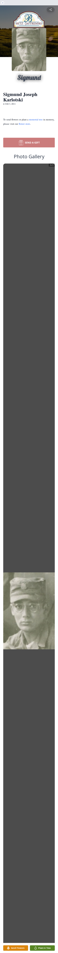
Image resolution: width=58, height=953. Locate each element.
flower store (24, 123)
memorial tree (36, 119)
